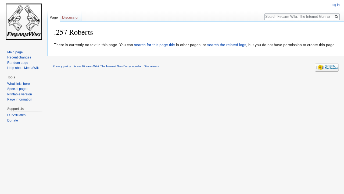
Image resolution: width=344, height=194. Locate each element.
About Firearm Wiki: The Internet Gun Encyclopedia (107, 66)
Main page (15, 52)
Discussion (70, 17)
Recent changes (19, 57)
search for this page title (154, 45)
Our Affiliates (16, 115)
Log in (335, 5)
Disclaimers (151, 66)
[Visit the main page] (23, 21)
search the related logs (226, 45)
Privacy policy (62, 66)
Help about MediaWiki (23, 68)
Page (54, 17)
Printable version (19, 94)
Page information (19, 99)
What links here (18, 84)
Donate (12, 120)
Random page (17, 63)
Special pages (17, 89)
